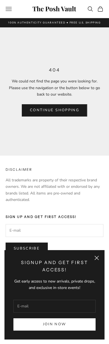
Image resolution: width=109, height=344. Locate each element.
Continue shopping (54, 110)
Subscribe (27, 248)
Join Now (54, 324)
